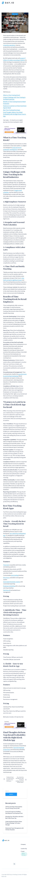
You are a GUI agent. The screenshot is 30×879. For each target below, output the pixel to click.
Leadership (24, 848)
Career (23, 851)
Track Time (14, 14)
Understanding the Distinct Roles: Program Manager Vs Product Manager (13, 823)
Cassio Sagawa (11, 29)
